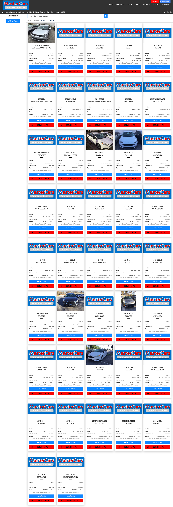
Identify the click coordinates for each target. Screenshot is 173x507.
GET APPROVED (120, 5)
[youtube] (170, 12)
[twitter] (165, 12)
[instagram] (168, 12)
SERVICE (129, 5)
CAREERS (155, 5)
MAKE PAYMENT (165, 1)
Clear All (51, 20)
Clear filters (14, 21)
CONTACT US (146, 5)
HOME (111, 5)
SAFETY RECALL (165, 5)
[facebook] (162, 12)
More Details (41, 67)
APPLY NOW (155, 1)
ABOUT (138, 5)
